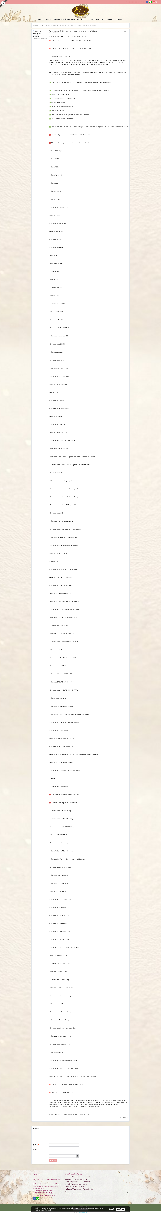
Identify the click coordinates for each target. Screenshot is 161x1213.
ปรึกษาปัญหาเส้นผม (49, 25)
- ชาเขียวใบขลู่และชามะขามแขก (76, 1184)
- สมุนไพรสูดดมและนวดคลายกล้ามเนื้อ (78, 1182)
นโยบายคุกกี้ (48, 1210)
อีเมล (35, 1149)
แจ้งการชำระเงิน (82, 19)
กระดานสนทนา (37, 25)
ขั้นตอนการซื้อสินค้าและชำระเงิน (64, 19)
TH (156, 2)
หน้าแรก (40, 19)
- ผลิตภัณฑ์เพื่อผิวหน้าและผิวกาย (76, 1179)
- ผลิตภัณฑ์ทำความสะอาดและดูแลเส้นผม (79, 1177)
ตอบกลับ (53, 1160)
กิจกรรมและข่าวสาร (97, 19)
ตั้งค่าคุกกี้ (111, 1209)
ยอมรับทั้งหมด (120, 1209)
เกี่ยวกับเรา (118, 19)
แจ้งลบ (126, 31)
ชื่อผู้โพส (36, 1145)
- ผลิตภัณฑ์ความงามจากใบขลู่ (75, 1194)
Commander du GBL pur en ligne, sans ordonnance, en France (76, 25)
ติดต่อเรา (109, 19)
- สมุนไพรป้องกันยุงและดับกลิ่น (75, 1187)
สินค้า (48, 19)
